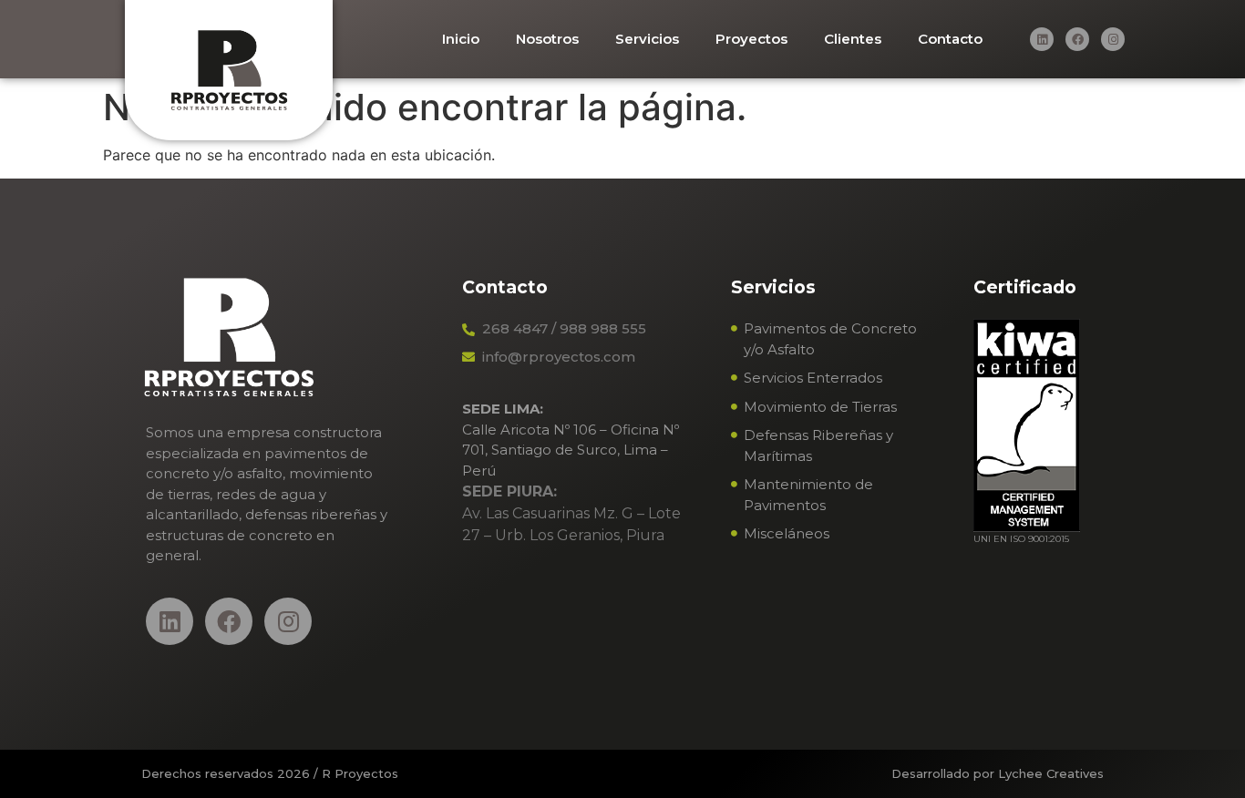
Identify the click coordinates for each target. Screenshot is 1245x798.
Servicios (647, 38)
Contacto (950, 38)
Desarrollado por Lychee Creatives (997, 773)
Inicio (460, 38)
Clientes (852, 38)
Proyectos (751, 38)
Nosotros (547, 38)
